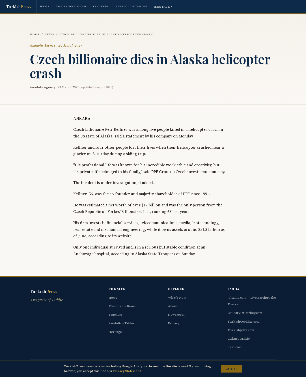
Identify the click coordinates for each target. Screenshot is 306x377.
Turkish (18, 6)
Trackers (101, 6)
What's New (177, 297)
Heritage (163, 7)
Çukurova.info (239, 338)
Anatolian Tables (131, 6)
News (44, 6)
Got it (231, 369)
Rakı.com (235, 347)
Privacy (173, 323)
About (172, 306)
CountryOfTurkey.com (245, 313)
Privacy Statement (127, 371)
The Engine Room (71, 6)
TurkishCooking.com (244, 321)
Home (35, 34)
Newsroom (176, 314)
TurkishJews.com (241, 330)
